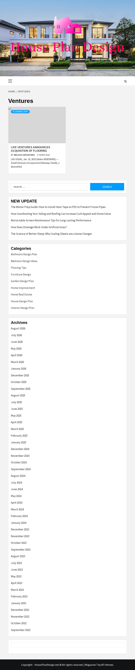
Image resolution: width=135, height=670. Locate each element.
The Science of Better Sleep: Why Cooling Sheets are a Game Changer (51, 234)
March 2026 (17, 362)
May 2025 (16, 415)
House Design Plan (22, 301)
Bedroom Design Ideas (24, 261)
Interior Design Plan (22, 308)
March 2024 (17, 509)
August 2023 (18, 556)
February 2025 (19, 435)
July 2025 (16, 402)
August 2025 (18, 395)
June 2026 (17, 342)
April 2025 (16, 422)
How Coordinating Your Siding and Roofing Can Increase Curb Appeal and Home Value (61, 214)
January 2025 (18, 442)
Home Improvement (23, 288)
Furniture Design (21, 274)
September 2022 (20, 630)
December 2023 (20, 529)
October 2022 (19, 623)
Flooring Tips (20, 112)
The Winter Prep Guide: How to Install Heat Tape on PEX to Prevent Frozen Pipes (58, 207)
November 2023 (20, 536)
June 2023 (17, 569)
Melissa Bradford (24, 155)
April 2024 (16, 502)
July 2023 (16, 563)
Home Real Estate (21, 294)
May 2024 (16, 496)
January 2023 (18, 603)
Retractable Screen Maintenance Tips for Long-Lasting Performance (51, 220)
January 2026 (18, 368)
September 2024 (20, 469)
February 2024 (19, 516)
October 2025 (19, 382)
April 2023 (16, 583)
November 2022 (20, 616)
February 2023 (19, 596)
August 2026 (18, 328)
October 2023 (19, 543)
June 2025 (17, 409)
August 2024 (18, 476)
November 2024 (20, 456)
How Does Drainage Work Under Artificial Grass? (39, 227)
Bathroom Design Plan (24, 254)
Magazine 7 (91, 664)
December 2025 (20, 375)
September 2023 (20, 549)
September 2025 (20, 389)
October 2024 (19, 462)
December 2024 (20, 449)
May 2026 (16, 348)
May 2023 (16, 576)
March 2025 (17, 429)
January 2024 (18, 523)
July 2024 (16, 482)
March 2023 (17, 590)
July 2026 (16, 335)
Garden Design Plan (22, 281)
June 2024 (17, 489)
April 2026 (16, 355)
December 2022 (20, 610)
